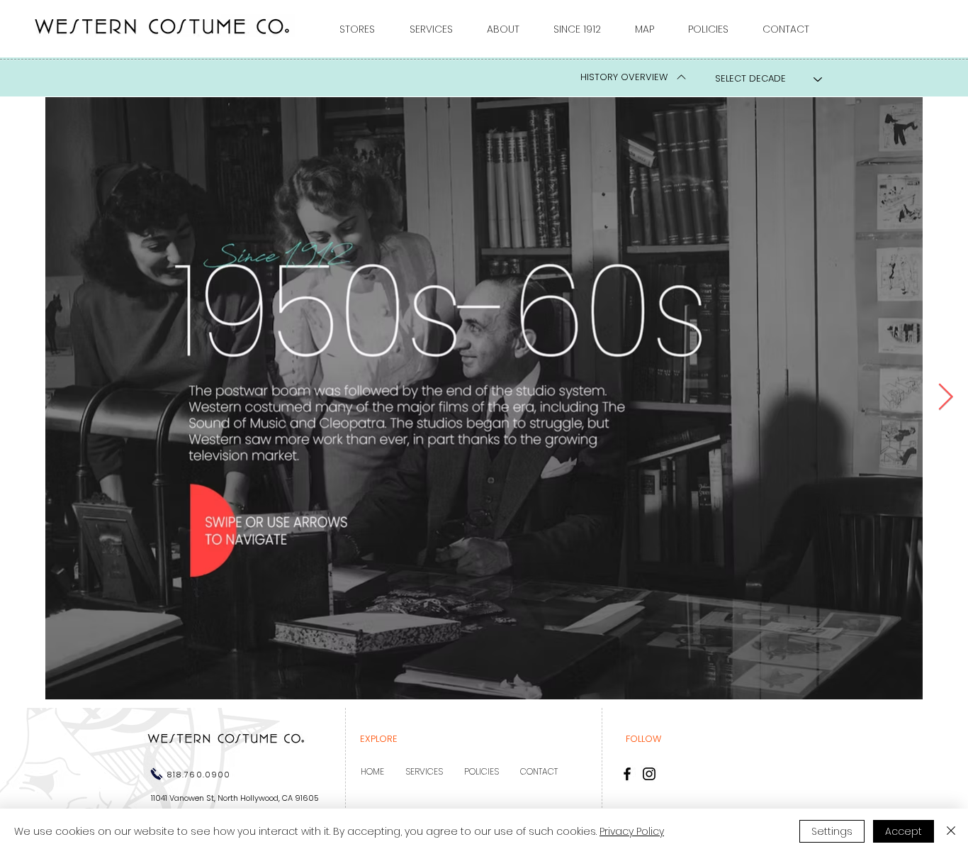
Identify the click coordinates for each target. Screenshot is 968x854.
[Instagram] (649, 773)
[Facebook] (627, 773)
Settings (831, 831)
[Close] (950, 831)
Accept (903, 831)
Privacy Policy (632, 831)
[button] (364, 29)
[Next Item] (945, 397)
